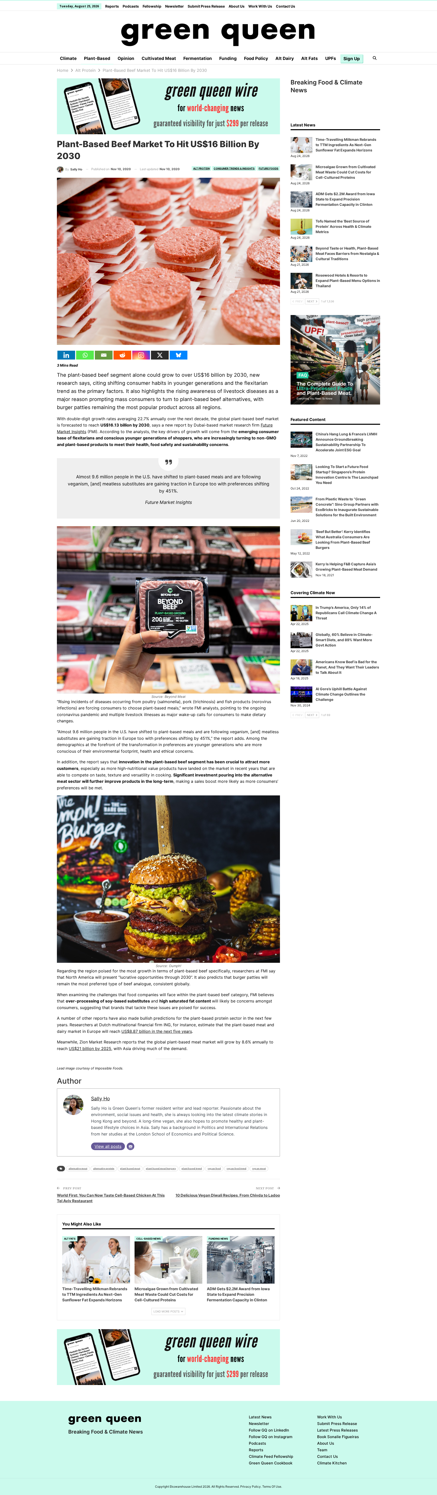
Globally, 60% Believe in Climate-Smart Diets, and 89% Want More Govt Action (344, 639)
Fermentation (197, 58)
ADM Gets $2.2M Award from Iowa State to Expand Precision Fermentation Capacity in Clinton (345, 199)
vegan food (214, 1168)
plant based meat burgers (161, 1168)
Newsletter (174, 6)
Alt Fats (309, 58)
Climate (68, 58)
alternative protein (103, 1168)
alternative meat (78, 1168)
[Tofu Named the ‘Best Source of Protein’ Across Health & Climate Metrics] (301, 227)
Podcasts (131, 6)
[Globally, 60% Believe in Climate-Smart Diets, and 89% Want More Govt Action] (301, 640)
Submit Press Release (206, 6)
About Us (237, 6)
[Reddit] (122, 355)
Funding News (218, 1238)
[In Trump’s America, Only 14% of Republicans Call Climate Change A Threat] (301, 613)
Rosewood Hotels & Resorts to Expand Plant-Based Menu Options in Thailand (348, 280)
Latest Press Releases (337, 1430)
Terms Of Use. (272, 1486)
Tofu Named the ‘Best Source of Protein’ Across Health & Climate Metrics (343, 226)
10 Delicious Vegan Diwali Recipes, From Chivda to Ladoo (228, 1195)
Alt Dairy (284, 58)
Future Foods (268, 168)
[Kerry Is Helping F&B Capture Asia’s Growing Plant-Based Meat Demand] (301, 570)
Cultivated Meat (159, 58)
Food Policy (256, 58)
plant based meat (130, 1168)
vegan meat (259, 1168)
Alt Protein (201, 168)
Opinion (126, 58)
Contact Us (285, 6)
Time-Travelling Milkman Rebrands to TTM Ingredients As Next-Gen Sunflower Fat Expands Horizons (346, 144)
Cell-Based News (148, 1238)
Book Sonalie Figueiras (338, 1436)
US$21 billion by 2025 (90, 1048)
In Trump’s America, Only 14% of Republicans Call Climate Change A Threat (346, 612)
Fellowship (152, 6)
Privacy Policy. (250, 1486)
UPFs (330, 58)
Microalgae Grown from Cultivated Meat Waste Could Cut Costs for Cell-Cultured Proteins (346, 172)
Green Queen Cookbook (270, 1463)
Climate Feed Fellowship (271, 1456)
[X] (160, 355)
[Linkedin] (66, 355)
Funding (228, 58)
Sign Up (351, 58)
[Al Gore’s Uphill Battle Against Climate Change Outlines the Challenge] (301, 694)
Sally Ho (100, 1099)
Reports (112, 6)
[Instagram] (141, 355)
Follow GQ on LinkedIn (269, 1430)
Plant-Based (97, 58)
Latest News (260, 1417)
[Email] (104, 355)
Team (322, 1449)
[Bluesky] (178, 355)
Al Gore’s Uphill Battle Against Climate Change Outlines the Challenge (341, 694)
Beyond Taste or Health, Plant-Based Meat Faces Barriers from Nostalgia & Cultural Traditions (347, 253)
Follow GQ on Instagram (270, 1436)
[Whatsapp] (85, 355)
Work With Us (260, 6)
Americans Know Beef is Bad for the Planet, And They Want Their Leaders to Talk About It (347, 667)
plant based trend (192, 1168)
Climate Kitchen (332, 1463)
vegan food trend (236, 1168)
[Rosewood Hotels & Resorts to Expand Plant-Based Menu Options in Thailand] (301, 281)
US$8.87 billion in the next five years (156, 1031)
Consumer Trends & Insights (234, 168)
